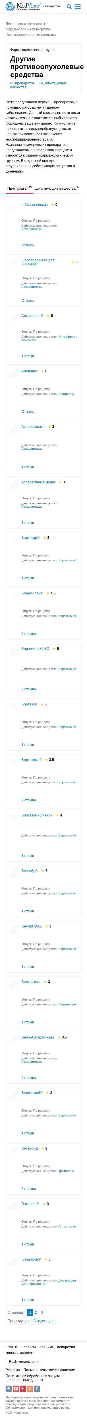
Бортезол (29, 704)
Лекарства (66, 1347)
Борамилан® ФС (35, 649)
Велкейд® (29, 871)
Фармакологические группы (29, 29)
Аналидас (29, 371)
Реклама (13, 1370)
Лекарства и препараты (25, 24)
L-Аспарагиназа (34, 205)
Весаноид (29, 1148)
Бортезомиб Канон (36, 815)
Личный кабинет (19, 1353)
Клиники (46, 1347)
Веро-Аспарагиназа (37, 1037)
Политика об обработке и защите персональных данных (33, 1378)
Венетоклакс (67, 1004)
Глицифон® (31, 1259)
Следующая (43, 1321)
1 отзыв (27, 356)
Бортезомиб (67, 560)
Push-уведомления (25, 1361)
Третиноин (66, 1171)
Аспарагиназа (31, 229)
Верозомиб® (32, 1093)
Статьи (11, 1347)
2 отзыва (28, 634)
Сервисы (28, 1347)
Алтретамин (67, 1226)
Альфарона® (32, 316)
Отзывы (28, 245)
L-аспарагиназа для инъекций (37, 262)
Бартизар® (30, 538)
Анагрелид (66, 393)
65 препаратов (22, 83)
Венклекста (30, 982)
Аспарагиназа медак (38, 482)
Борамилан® (32, 593)
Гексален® (30, 1204)
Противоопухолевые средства (31, 34)
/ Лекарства (51, 6)
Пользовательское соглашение (49, 1370)
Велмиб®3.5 (31, 926)
